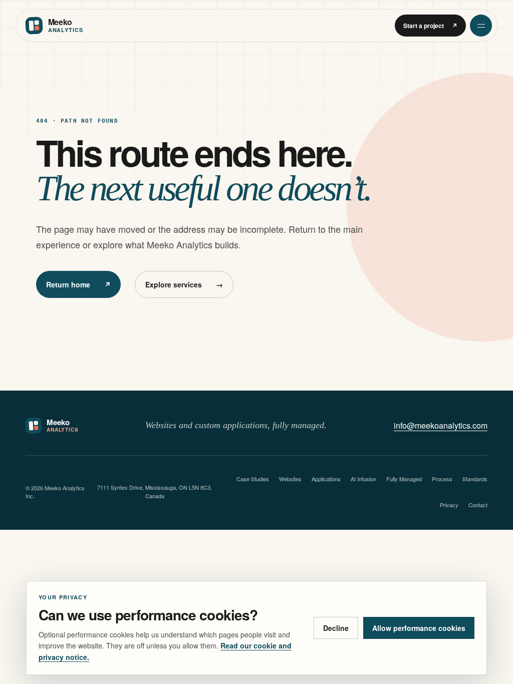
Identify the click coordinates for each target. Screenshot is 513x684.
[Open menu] (481, 26)
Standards (474, 479)
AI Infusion (363, 479)
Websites (290, 479)
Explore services (184, 284)
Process (442, 479)
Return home (78, 284)
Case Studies (252, 479)
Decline (336, 628)
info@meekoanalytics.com (440, 425)
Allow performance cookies (418, 628)
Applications (326, 479)
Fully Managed (404, 479)
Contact (477, 505)
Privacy (449, 505)
